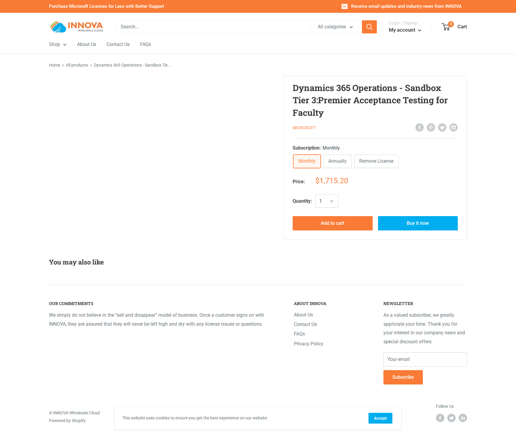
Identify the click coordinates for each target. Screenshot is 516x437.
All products (77, 65)
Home (54, 65)
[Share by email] (453, 127)
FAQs (299, 334)
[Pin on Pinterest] (431, 127)
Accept (380, 418)
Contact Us (305, 324)
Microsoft (304, 127)
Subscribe (403, 377)
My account (403, 30)
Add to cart (332, 223)
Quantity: (302, 201)
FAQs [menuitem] (145, 44)
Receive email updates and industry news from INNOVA (406, 6)
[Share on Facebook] (419, 127)
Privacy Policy (308, 344)
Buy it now (418, 223)
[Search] (369, 26)
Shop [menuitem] (54, 44)
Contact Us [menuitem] (118, 44)
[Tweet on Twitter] (442, 127)
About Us (303, 315)
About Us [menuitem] (86, 44)
